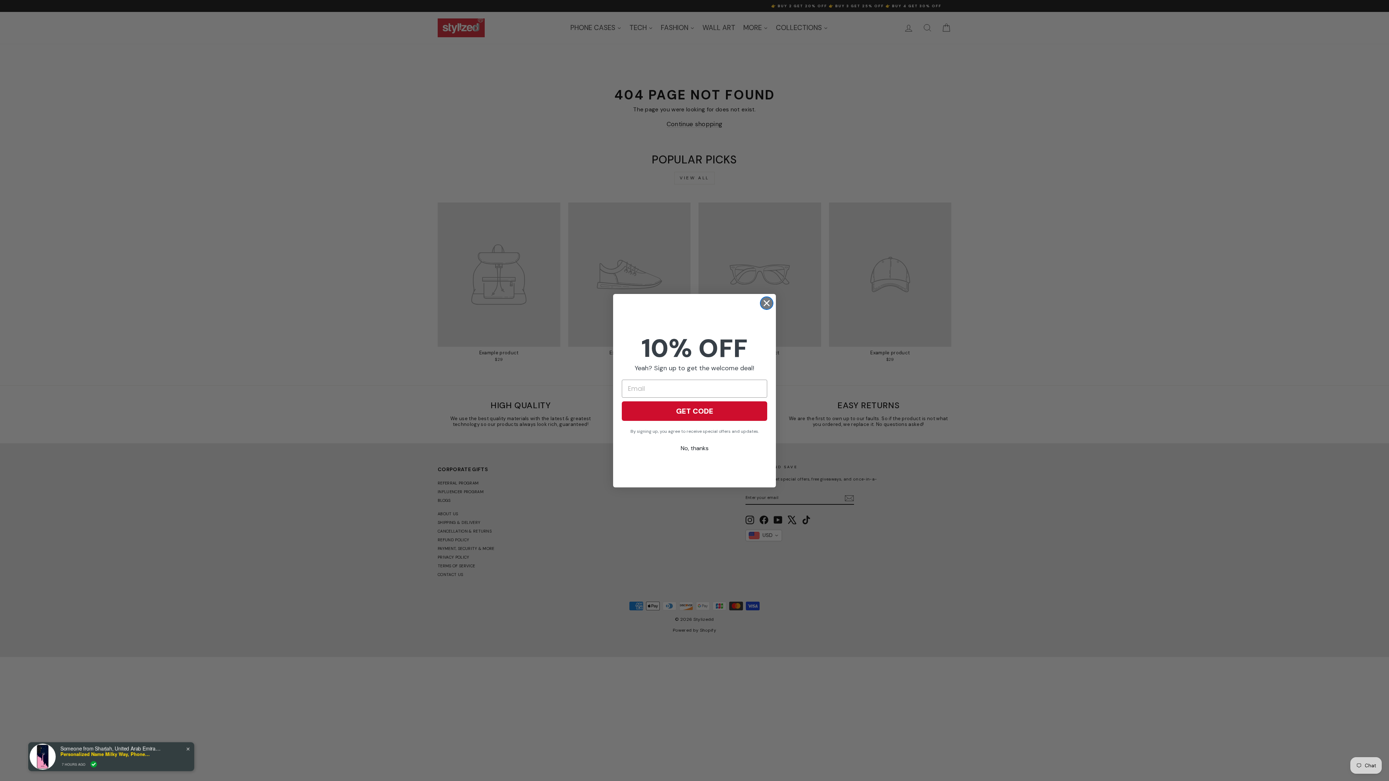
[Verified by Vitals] (93, 763)
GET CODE (694, 411)
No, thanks (695, 448)
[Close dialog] (766, 303)
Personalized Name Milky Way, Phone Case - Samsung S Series (105, 753)
